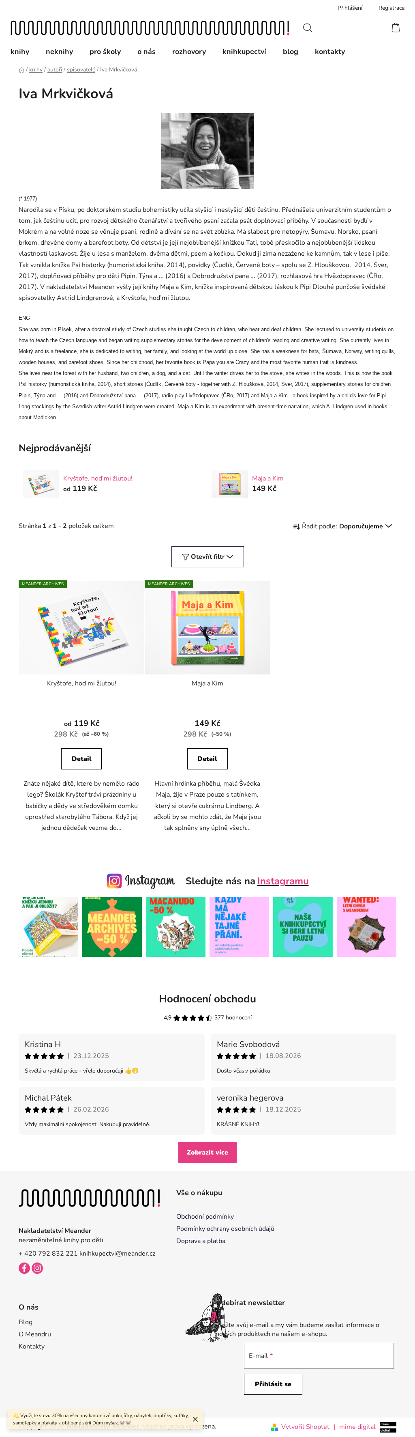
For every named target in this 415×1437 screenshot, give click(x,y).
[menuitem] (24, 51)
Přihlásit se (273, 1384)
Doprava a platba (200, 1241)
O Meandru (35, 1334)
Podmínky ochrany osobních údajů (225, 1228)
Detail (82, 758)
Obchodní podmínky (205, 1216)
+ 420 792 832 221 (48, 1253)
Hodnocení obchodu (207, 999)
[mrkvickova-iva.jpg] (207, 150)
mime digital (355, 1426)
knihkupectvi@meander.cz (117, 1253)
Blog (25, 1322)
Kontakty (32, 1346)
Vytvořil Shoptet (305, 1426)
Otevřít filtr (208, 556)
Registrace (391, 8)
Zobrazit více (207, 1152)
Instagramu (283, 881)
